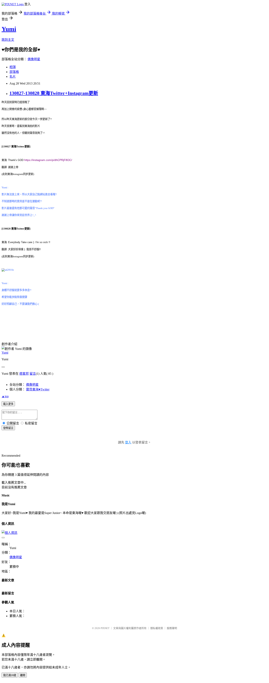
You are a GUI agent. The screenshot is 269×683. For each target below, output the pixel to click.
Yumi (9, 29)
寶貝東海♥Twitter (37, 389)
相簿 (12, 67)
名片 (12, 76)
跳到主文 (8, 39)
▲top (5, 396)
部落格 (14, 71)
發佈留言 (8, 428)
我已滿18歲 (9, 675)
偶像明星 (34, 59)
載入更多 (8, 403)
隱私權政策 (156, 628)
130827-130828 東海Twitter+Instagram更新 (53, 93)
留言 (33, 373)
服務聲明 (172, 628)
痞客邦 (24, 373)
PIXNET (105, 628)
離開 (22, 675)
